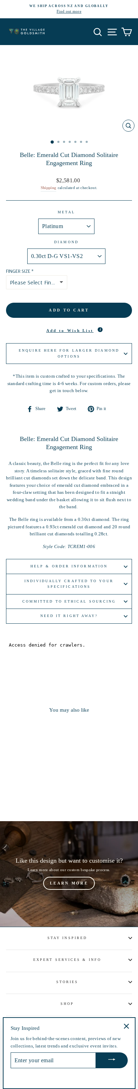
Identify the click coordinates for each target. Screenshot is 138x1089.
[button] (69, 331)
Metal (66, 212)
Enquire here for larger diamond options (69, 353)
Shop (67, 1004)
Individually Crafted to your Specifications (69, 583)
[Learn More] (69, 874)
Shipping (49, 187)
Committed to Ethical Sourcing (69, 601)
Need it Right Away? (69, 616)
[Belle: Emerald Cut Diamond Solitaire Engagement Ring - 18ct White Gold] (26, 796)
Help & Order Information (69, 566)
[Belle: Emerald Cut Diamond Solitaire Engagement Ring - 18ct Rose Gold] (42, 796)
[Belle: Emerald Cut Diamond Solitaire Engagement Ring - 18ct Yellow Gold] (34, 796)
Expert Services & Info (67, 960)
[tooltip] (100, 329)
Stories (67, 982)
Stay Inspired (67, 938)
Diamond (66, 242)
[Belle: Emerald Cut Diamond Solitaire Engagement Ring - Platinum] (18, 796)
